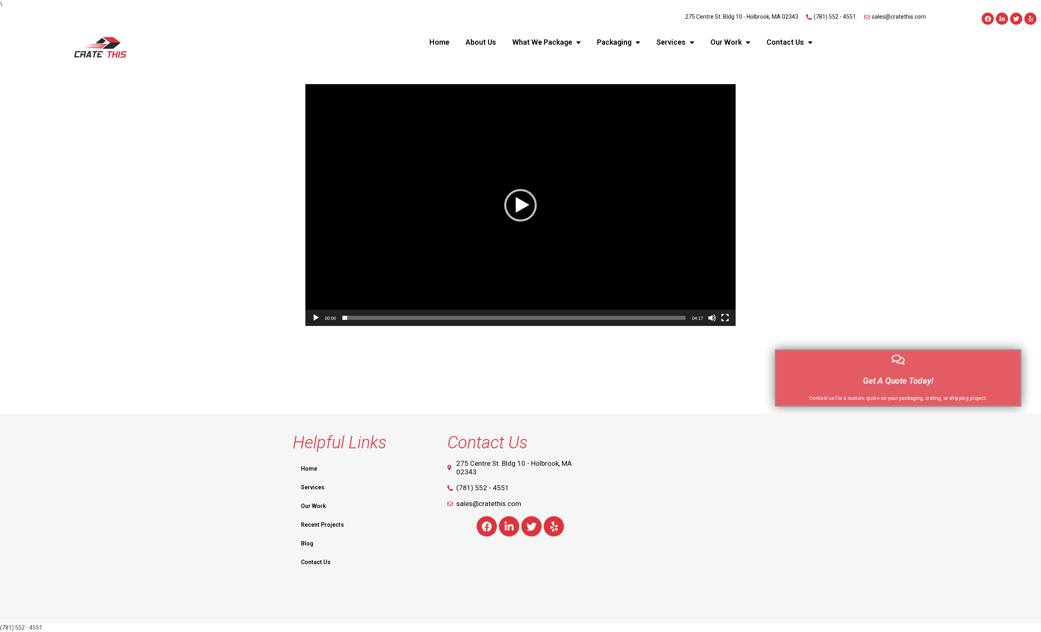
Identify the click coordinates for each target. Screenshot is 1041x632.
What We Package (542, 42)
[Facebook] (988, 19)
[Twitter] (1016, 19)
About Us (481, 42)
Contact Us (785, 42)
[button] (520, 205)
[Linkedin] (1002, 19)
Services (671, 42)
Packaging (614, 42)
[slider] (514, 318)
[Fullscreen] (725, 318)
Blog (307, 543)
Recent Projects (322, 524)
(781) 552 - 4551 (21, 627)
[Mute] (712, 318)
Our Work (726, 42)
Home (439, 42)
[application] (520, 205)
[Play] (316, 318)
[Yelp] (1030, 19)
